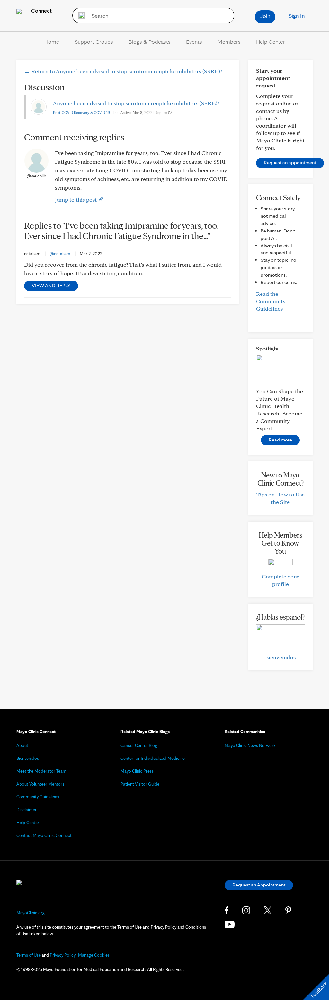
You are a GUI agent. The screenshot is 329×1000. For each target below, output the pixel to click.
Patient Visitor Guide (139, 783)
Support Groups (94, 41)
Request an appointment (290, 162)
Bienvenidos (280, 657)
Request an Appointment (258, 885)
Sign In (297, 15)
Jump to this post (76, 199)
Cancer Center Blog (138, 745)
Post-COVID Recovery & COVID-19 (81, 112)
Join (265, 16)
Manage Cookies (94, 955)
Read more (280, 440)
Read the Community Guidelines (271, 301)
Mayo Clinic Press (137, 771)
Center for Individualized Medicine (152, 758)
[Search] (79, 15)
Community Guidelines (37, 796)
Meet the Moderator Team (41, 771)
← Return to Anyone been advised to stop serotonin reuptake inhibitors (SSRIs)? (123, 71)
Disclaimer (26, 809)
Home (51, 41)
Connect (41, 10)
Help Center (270, 41)
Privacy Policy (63, 955)
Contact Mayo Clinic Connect (44, 835)
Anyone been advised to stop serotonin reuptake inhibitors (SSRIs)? (136, 103)
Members (229, 41)
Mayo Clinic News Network (250, 745)
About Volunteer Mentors (40, 783)
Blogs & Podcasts (150, 41)
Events (194, 41)
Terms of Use (28, 955)
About (22, 745)
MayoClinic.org (30, 912)
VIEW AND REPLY (51, 285)
